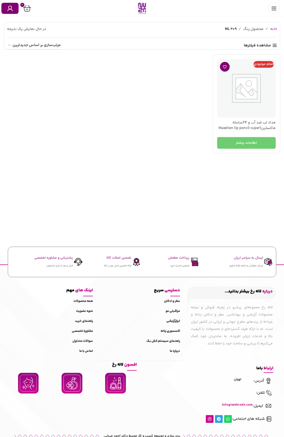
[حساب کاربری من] (10, 8)
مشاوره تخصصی (82, 331)
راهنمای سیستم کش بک (163, 341)
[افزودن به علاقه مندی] (225, 67)
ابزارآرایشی (173, 321)
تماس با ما (86, 351)
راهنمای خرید (84, 321)
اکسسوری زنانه (170, 331)
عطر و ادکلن (172, 301)
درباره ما (175, 351)
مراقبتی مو (173, 311)
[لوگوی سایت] (142, 8)
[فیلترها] (263, 138)
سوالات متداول (82, 341)
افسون (124, 364)
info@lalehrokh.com (237, 405)
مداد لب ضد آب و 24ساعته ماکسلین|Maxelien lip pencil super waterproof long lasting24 (247, 128)
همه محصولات (83, 301)
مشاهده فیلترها (257, 45)
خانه (273, 29)
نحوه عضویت (84, 311)
